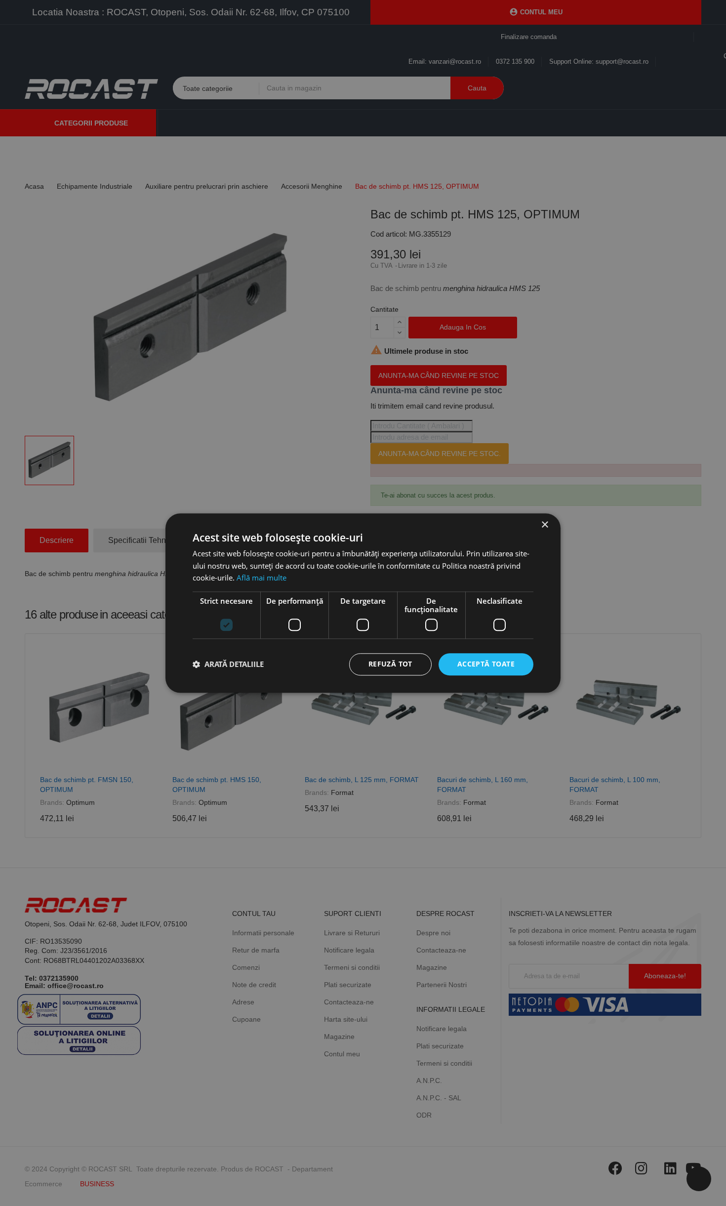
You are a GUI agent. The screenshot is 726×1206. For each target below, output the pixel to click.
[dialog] (363, 603)
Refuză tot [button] (390, 663)
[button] (228, 664)
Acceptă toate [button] (486, 663)
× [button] (544, 525)
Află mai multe (261, 578)
